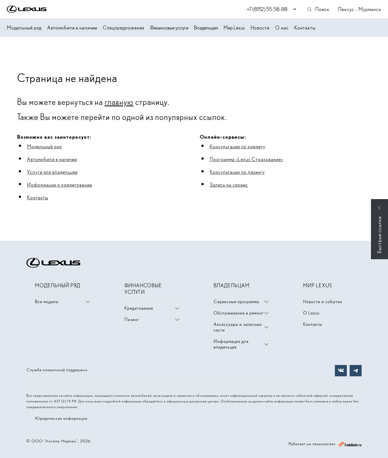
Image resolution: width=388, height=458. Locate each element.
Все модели (47, 301)
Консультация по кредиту (237, 146)
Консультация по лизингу (237, 172)
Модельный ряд (24, 28)
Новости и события (322, 301)
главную (119, 102)
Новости (260, 28)
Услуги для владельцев (52, 172)
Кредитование (138, 308)
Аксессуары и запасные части (238, 327)
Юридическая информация (61, 418)
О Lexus (311, 313)
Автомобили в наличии (72, 28)
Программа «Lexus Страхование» (246, 159)
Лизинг (131, 319)
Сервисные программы (236, 301)
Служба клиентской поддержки (56, 369)
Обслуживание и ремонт (239, 313)
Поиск (322, 9)
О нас (282, 28)
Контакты (305, 28)
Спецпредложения (123, 28)
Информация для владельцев (231, 344)
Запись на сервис (229, 185)
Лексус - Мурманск (359, 9)
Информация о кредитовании (59, 185)
